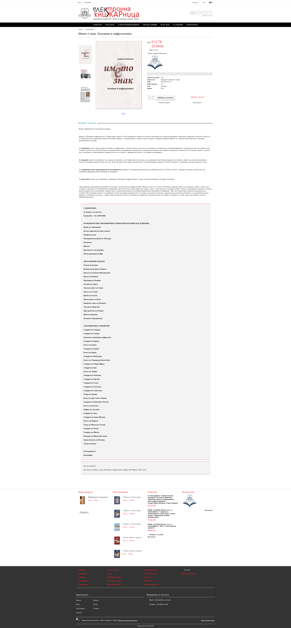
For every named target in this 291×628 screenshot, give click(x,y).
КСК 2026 (165, 25)
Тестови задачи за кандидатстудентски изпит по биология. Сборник (133, 537)
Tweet (123, 114)
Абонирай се (84, 512)
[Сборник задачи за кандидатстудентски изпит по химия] (117, 554)
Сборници (82, 577)
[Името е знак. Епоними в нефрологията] (119, 108)
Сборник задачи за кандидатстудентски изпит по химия (133, 551)
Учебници (82, 570)
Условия (178, 25)
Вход (77, 604)
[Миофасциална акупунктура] (82, 500)
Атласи (109, 573)
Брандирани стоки (188, 573)
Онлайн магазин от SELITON (145, 626)
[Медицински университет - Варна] (189, 501)
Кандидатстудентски (151, 584)
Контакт (96, 600)
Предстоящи (150, 25)
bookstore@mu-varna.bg (163, 600)
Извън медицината (114, 584)
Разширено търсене (207, 15)
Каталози (147, 577)
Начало (97, 25)
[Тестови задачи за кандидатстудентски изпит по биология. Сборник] (117, 541)
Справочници (89, 29)
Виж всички (151, 537)
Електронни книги (128, 25)
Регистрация (80, 608)
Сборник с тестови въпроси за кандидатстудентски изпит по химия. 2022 (133, 524)
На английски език (151, 573)
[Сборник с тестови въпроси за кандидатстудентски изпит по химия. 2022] (117, 527)
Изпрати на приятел (164, 102)
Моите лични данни (208, 620)
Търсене (79, 612)
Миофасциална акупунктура (98, 497)
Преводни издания (113, 581)
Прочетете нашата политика (127, 620)
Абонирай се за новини (156, 534)
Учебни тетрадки (113, 570)
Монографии (83, 581)
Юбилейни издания (114, 577)
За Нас (95, 604)
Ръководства (83, 573)
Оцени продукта (197, 102)
